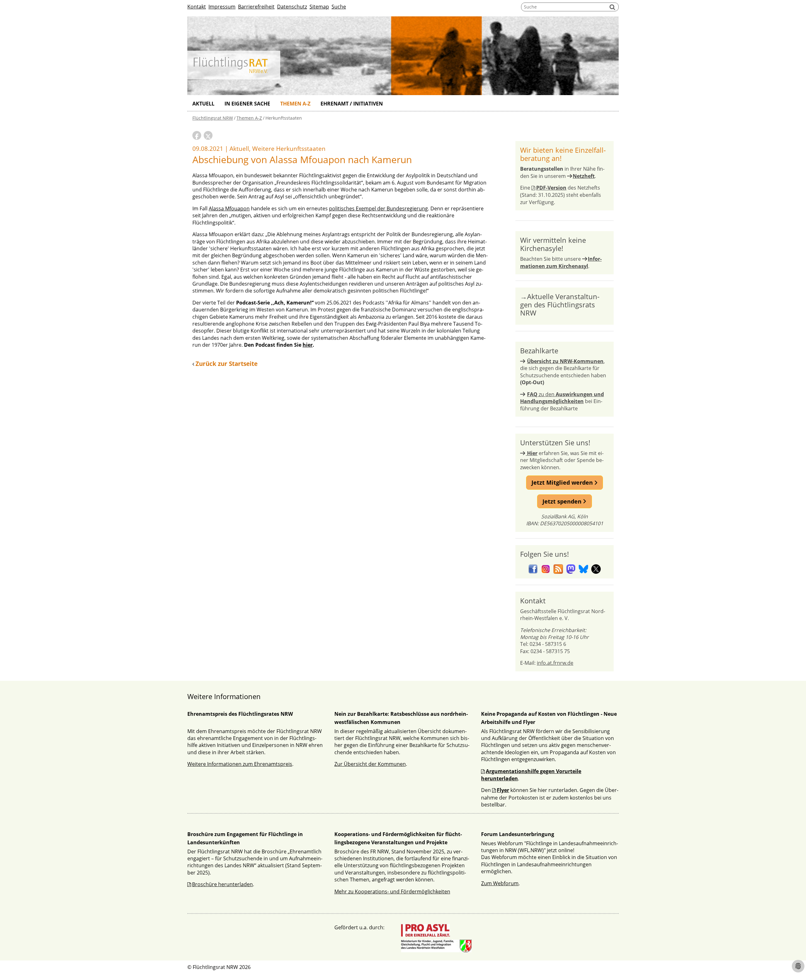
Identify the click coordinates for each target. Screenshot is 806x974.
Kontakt (196, 6)
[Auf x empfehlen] (208, 135)
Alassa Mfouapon (229, 208)
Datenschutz (292, 6)
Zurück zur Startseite (227, 364)
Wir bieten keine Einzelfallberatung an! (563, 154)
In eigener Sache (247, 103)
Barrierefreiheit (256, 6)
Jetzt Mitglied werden (562, 482)
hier (308, 344)
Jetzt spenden (562, 501)
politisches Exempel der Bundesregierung (378, 208)
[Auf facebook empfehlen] (196, 135)
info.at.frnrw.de (555, 662)
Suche (339, 6)
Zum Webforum (500, 883)
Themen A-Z (295, 103)
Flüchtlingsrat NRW (212, 118)
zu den (562, 398)
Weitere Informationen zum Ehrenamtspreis (239, 763)
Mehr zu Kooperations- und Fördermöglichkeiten (392, 891)
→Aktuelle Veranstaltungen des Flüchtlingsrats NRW (559, 304)
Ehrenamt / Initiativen (352, 103)
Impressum (222, 6)
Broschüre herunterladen (222, 884)
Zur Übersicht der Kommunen (370, 763)
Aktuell (203, 103)
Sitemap (319, 6)
